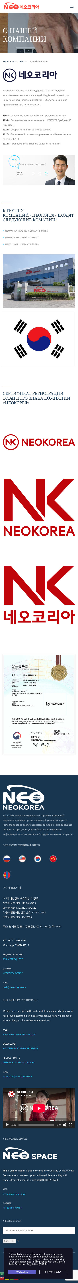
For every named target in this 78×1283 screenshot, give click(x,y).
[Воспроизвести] (7, 1125)
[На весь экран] (70, 1125)
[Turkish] (2, 1278)
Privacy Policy (53, 1271)
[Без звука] (65, 1125)
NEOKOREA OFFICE (13, 973)
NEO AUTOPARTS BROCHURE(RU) (20, 1048)
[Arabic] (2, 1273)
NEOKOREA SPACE (12, 1208)
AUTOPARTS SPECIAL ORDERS (18, 1062)
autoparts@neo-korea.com (17, 1076)
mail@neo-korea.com (14, 987)
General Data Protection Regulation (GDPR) (37, 1263)
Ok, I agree (22, 1271)
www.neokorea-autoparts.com (19, 1034)
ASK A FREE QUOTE (13, 959)
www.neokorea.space (14, 1194)
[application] (39, 1108)
